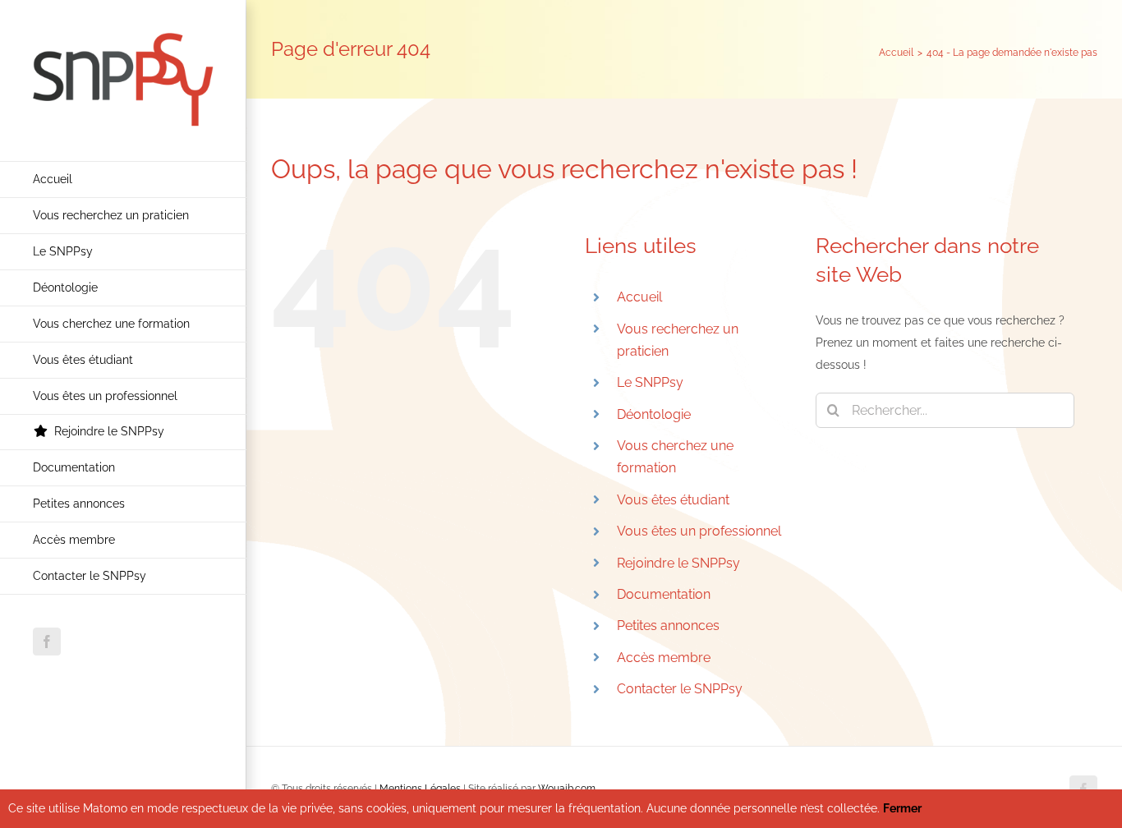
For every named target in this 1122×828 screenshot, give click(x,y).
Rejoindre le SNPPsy (678, 563)
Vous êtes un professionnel (699, 531)
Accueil (639, 297)
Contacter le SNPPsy (680, 689)
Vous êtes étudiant (673, 500)
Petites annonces (668, 625)
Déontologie (654, 414)
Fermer (902, 808)
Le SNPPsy (650, 382)
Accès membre (663, 657)
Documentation (663, 594)
